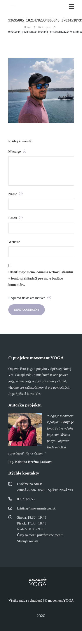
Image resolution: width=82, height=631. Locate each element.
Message (15, 151)
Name (13, 194)
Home (27, 27)
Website (14, 242)
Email (13, 218)
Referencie (44, 27)
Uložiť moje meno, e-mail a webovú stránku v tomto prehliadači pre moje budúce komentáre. (40, 278)
